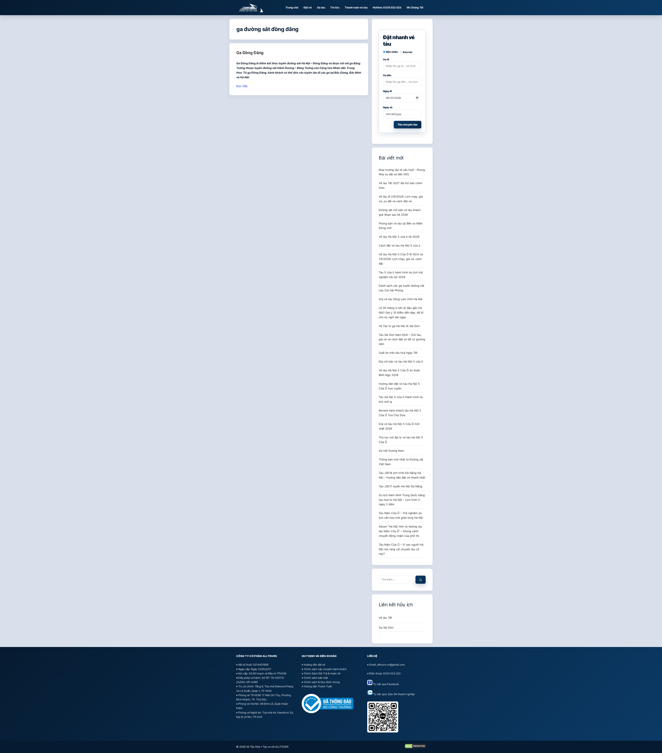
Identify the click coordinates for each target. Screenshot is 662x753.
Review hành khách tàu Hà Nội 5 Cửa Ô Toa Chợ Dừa (400, 413)
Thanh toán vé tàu (356, 7)
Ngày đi (387, 91)
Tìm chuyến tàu (408, 124)
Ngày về (387, 107)
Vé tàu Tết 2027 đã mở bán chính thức (400, 185)
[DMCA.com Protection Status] (415, 747)
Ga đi (386, 59)
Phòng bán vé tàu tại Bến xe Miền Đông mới (401, 226)
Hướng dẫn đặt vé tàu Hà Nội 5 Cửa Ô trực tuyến (399, 386)
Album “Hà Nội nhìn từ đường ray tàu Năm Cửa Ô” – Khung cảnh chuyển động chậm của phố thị (400, 531)
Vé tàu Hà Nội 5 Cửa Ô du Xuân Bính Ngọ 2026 (399, 373)
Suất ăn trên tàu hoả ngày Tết (398, 352)
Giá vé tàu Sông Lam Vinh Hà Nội (401, 299)
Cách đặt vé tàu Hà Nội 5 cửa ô (399, 245)
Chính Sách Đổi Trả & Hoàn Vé (322, 673)
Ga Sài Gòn (386, 627)
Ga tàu (321, 7)
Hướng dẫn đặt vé (314, 664)
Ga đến (387, 75)
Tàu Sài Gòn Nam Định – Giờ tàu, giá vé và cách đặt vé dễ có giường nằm (402, 339)
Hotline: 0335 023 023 (387, 7)
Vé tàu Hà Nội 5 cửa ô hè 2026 (399, 236)
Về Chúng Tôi (415, 7)
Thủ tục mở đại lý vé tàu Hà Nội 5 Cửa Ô (401, 440)
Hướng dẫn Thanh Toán (318, 686)
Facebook (393, 684)
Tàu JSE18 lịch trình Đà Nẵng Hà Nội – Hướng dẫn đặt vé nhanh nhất (402, 475)
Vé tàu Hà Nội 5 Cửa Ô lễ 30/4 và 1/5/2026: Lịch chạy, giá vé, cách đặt (401, 259)
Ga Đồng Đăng (249, 52)
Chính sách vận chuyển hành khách (325, 669)
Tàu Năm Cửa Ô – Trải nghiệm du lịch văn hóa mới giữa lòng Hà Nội (401, 515)
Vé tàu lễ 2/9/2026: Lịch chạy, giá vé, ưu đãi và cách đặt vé (401, 199)
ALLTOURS (282, 746)
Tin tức (334, 7)
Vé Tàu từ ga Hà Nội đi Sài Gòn (399, 326)
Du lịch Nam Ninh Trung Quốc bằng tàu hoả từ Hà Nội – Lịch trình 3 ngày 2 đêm (402, 499)
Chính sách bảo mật (316, 677)
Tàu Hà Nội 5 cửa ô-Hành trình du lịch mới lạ (401, 399)
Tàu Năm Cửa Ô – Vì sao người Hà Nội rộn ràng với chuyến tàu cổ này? (401, 549)
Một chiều (392, 51)
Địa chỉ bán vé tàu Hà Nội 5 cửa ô (401, 361)
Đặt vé (308, 7)
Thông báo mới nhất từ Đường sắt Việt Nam (401, 462)
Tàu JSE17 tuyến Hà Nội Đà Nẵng (400, 486)
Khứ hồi (407, 52)
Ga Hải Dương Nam (391, 450)
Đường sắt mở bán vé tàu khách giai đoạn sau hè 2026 (400, 212)
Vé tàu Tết (385, 617)
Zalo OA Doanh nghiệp (401, 694)
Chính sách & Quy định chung (322, 682)
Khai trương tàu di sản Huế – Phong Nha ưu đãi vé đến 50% (402, 172)
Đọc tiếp (242, 86)
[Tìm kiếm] (420, 580)
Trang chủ (291, 7)
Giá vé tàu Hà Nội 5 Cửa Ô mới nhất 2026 (399, 426)
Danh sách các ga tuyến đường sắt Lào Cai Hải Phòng (401, 288)
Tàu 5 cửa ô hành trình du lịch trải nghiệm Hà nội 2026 (401, 275)
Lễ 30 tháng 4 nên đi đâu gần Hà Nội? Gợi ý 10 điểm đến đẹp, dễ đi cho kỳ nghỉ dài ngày (401, 312)
